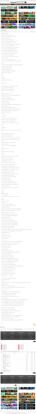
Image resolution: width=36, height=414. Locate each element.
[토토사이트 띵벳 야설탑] (9, 13)
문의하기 (31, 411)
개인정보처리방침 (8, 411)
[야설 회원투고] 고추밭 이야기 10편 (6, 366)
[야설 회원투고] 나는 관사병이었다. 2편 (7, 362)
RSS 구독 (4, 0)
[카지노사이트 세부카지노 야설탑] (27, 7)
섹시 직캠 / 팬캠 (8, 4)
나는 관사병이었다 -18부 (4, 345)
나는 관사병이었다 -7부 (21, 348)
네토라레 (2, 323)
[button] (34, 341)
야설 (12, 4)
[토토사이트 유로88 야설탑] (9, 27)
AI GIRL (16, 4)
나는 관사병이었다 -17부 (4, 346)
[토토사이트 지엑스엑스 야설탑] (27, 27)
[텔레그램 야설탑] (9, 21)
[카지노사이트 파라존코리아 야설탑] (27, 19)
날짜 (31, 352)
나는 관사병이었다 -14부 (4, 348)
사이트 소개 (2, 411)
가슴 (12, 130)
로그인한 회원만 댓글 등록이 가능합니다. (18, 329)
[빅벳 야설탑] (9, 19)
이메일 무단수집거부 (13, 411)
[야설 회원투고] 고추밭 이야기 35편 (6, 371)
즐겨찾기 (1, 0)
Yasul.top (13, 2)
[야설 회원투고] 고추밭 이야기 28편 (6, 357)
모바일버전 (34, 411)
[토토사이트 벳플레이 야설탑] (27, 13)
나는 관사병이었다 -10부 (21, 346)
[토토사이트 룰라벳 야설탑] (9, 24)
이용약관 (4, 411)
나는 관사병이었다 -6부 (21, 349)
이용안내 (29, 411)
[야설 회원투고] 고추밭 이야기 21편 (6, 356)
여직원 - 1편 (4, 361)
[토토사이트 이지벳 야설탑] (27, 402)
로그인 (29, 0)
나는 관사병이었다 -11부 (21, 345)
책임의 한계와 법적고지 (18, 411)
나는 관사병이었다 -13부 (4, 349)
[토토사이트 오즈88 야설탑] (27, 16)
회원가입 (32, 0)
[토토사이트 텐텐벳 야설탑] (9, 10)
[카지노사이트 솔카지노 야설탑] (9, 16)
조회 (34, 352)
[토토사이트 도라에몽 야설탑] (27, 24)
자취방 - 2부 (4, 367)
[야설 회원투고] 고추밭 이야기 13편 (6, 355)
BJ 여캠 (4, 4)
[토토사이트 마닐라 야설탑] (9, 7)
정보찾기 (34, 0)
